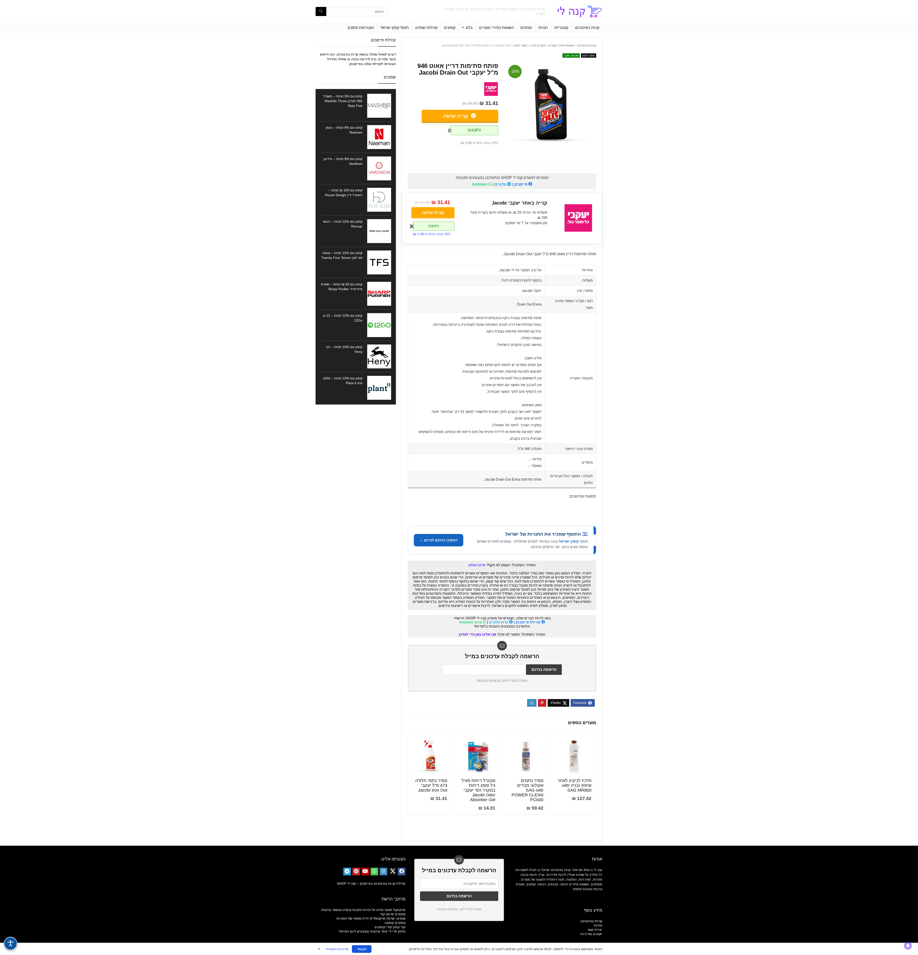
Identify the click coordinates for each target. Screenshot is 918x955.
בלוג (469, 28)
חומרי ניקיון (520, 45)
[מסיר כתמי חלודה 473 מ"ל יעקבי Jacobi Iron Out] (429, 755)
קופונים (449, 28)
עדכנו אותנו (477, 565)
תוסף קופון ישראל (395, 28)
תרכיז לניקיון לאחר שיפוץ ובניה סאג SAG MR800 (574, 785)
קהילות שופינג (426, 28)
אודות (598, 925)
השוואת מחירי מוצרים (496, 28)
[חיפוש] (321, 11)
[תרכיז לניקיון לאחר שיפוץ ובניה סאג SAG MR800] (574, 755)
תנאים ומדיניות (591, 934)
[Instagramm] (383, 871)
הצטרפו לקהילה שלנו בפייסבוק (372, 64)
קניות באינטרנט (587, 28)
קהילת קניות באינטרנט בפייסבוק (382, 883)
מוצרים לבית (537, 45)
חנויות (543, 28)
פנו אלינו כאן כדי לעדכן (477, 634)
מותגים (526, 28)
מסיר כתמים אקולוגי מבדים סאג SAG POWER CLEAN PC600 (527, 790)
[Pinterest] (356, 871)
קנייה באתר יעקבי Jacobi (519, 202)
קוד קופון (399, 927)
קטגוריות (561, 28)
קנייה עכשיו (456, 116)
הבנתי (361, 949)
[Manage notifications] (908, 945)
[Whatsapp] (374, 871)
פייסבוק (521, 184)
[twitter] (392, 871)
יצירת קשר (594, 930)
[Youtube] (365, 871)
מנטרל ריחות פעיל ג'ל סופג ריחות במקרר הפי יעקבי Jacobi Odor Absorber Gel (478, 790)
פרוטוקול (399, 910)
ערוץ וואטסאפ (471, 622)
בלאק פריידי (396, 931)
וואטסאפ (480, 184)
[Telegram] (347, 871)
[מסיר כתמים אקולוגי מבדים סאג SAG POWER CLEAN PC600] (526, 755)
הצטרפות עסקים (361, 28)
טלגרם (501, 184)
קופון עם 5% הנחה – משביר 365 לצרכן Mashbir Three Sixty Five (342, 101)
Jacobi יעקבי (571, 55)
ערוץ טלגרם (499, 622)
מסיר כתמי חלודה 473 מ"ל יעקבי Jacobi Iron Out (431, 785)
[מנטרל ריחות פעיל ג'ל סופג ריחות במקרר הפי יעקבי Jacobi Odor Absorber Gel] (478, 755)
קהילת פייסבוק (528, 622)
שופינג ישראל (396, 918)
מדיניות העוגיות (337, 949)
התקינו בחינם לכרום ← (439, 540)
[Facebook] (401, 871)
